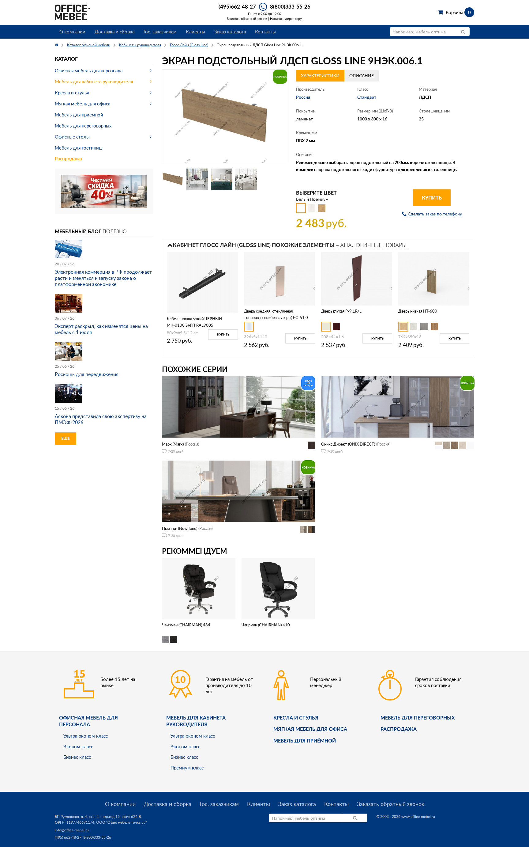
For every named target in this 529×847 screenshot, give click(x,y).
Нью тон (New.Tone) (179, 528)
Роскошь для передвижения (86, 374)
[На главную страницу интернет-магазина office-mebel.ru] (72, 12)
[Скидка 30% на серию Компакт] (104, 191)
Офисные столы (72, 137)
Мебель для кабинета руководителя (94, 81)
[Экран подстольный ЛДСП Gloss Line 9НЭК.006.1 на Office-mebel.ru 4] (246, 179)
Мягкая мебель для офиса (82, 104)
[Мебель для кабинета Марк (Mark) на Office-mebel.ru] (238, 406)
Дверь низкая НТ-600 (417, 311)
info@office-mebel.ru (72, 830)
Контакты (265, 31)
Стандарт (366, 97)
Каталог (66, 58)
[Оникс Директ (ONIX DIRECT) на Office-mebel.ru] (397, 406)
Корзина (458, 12)
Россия (303, 97)
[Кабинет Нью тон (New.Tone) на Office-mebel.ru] (238, 491)
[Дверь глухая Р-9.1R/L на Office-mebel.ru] (356, 278)
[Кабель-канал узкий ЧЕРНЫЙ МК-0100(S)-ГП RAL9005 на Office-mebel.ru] (202, 282)
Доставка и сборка (114, 31)
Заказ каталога (230, 31)
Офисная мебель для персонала (88, 70)
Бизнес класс (77, 757)
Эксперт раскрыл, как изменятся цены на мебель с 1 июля (101, 329)
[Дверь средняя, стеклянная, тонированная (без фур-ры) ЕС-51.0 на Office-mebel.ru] (279, 278)
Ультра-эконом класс (85, 736)
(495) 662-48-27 (68, 837)
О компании (72, 31)
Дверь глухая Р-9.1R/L (341, 311)
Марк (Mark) (173, 444)
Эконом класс (78, 746)
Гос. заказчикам (160, 31)
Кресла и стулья (72, 92)
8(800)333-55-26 (290, 6)
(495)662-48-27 (237, 6)
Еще (65, 438)
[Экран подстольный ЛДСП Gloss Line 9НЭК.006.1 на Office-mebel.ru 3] (221, 179)
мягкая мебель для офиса (310, 728)
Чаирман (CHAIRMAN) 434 (186, 625)
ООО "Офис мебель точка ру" (121, 822)
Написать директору (286, 18)
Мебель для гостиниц (78, 148)
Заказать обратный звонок (247, 18)
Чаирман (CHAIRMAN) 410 (266, 625)
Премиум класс (187, 768)
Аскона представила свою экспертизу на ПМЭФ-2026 (101, 419)
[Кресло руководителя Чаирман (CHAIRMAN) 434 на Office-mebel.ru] (199, 588)
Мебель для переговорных (83, 126)
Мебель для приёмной (304, 740)
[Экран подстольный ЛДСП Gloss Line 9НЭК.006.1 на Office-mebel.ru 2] (197, 179)
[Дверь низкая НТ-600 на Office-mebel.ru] (433, 278)
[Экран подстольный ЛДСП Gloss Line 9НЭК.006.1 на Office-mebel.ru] (224, 117)
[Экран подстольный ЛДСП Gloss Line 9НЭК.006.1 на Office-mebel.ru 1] (172, 179)
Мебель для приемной (79, 115)
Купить (432, 197)
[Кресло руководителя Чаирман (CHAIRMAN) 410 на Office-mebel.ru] (278, 588)
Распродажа (68, 158)
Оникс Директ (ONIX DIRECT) (348, 444)
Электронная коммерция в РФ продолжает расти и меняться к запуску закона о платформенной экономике (103, 277)
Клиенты (195, 31)
